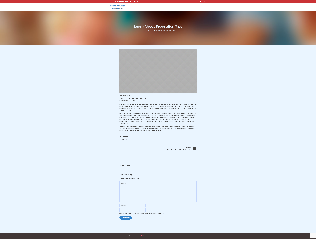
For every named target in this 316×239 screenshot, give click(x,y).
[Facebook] (200, 1)
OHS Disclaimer (144, 236)
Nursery (156, 31)
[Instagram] (203, 1)
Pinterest (126, 139)
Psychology (149, 31)
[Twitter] (205, 1)
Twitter (123, 139)
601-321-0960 (135, 1)
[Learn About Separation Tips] (158, 71)
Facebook (119, 139)
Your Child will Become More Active (178, 149)
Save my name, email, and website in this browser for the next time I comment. (142, 213)
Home (142, 31)
